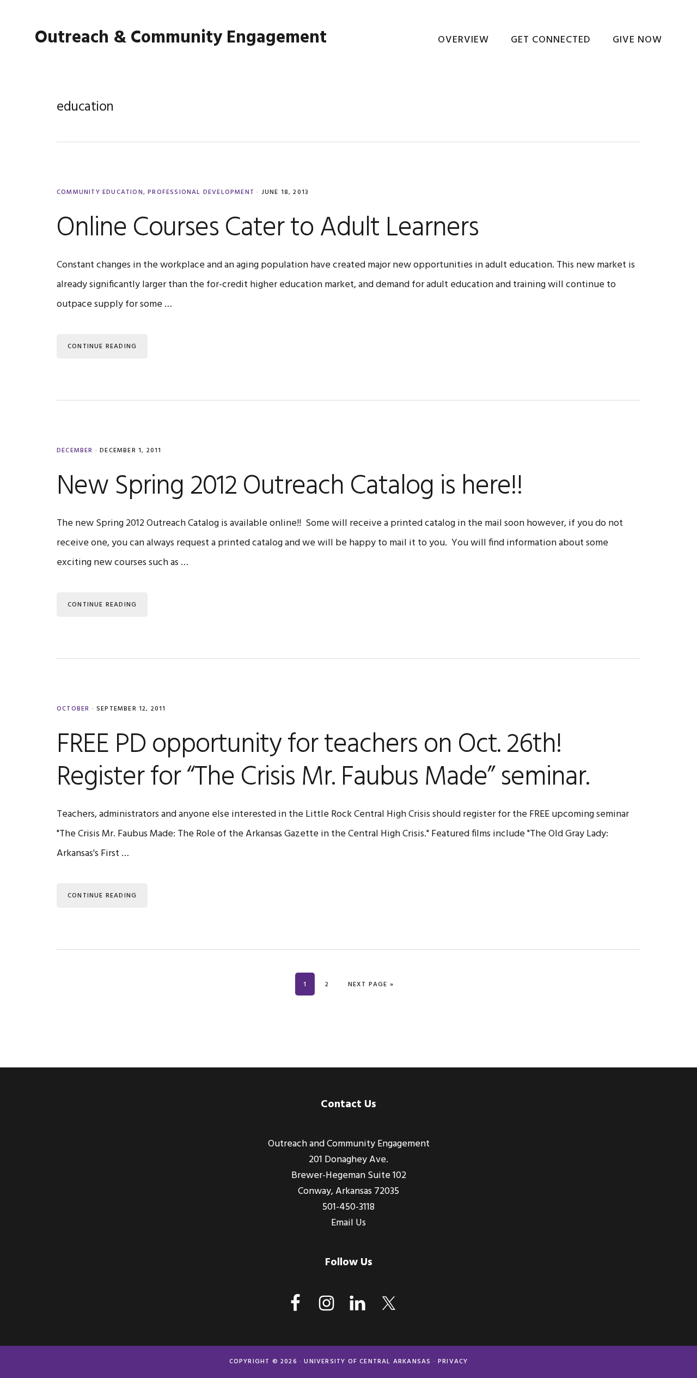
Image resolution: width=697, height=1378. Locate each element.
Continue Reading (102, 346)
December (75, 450)
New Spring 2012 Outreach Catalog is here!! (290, 486)
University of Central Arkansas (367, 1361)
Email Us (348, 1223)
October (73, 708)
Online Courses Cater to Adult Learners (268, 228)
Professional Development (201, 192)
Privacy (453, 1361)
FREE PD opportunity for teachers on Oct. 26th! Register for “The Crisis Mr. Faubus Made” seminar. (323, 761)
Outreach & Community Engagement (181, 38)
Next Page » (371, 984)
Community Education (100, 192)
